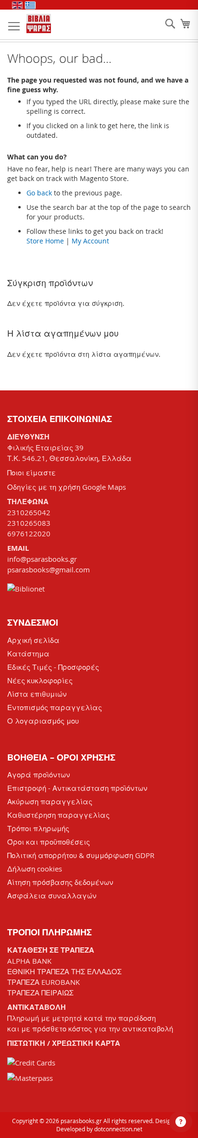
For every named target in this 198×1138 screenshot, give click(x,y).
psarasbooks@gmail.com (48, 569)
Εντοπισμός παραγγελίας (54, 707)
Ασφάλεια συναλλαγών (52, 895)
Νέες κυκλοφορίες (40, 680)
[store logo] (38, 23)
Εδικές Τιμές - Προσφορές (53, 667)
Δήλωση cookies (34, 868)
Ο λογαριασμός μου (43, 721)
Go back (39, 192)
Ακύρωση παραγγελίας (49, 801)
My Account (90, 240)
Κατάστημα (28, 653)
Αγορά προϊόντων (38, 774)
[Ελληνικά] (30, 5)
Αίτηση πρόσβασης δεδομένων (60, 882)
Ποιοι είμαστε (31, 472)
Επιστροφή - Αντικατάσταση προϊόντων (77, 788)
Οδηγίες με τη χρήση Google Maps (66, 487)
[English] (17, 5)
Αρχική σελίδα (33, 640)
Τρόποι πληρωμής (38, 828)
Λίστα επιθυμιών (37, 694)
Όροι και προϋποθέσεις (48, 842)
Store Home (45, 240)
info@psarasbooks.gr (42, 559)
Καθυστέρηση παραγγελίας (58, 815)
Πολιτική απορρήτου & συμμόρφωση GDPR (80, 855)
